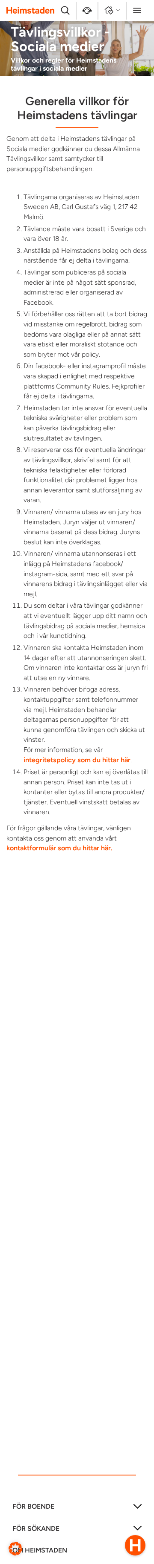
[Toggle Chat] (135, 1545)
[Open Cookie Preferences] (15, 1548)
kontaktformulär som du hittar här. (59, 848)
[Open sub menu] (137, 1509)
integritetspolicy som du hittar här (77, 760)
